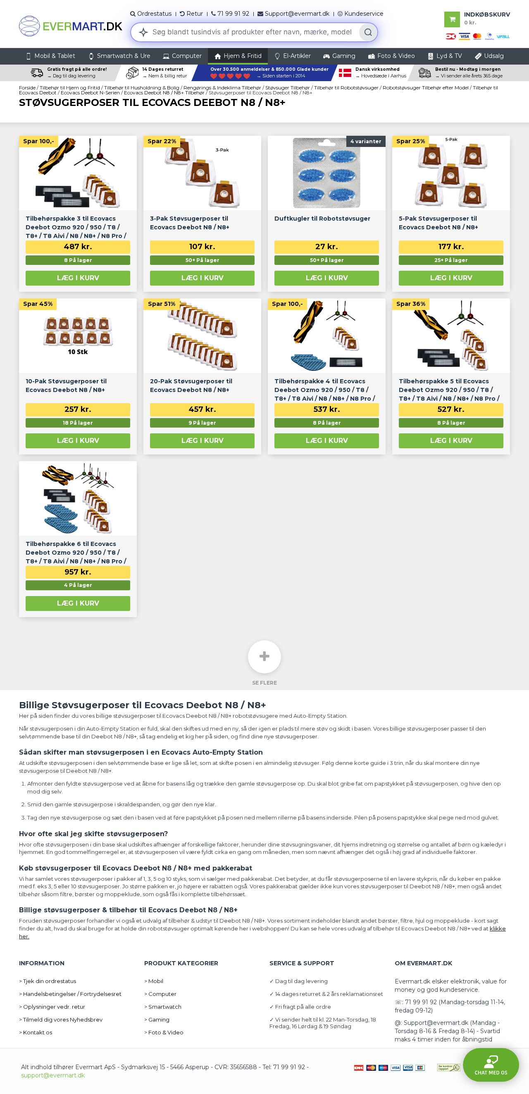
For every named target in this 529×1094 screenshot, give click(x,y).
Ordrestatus (154, 13)
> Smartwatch (162, 1006)
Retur (194, 13)
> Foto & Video (163, 1032)
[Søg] (368, 32)
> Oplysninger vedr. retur (52, 1006)
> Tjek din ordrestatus (47, 981)
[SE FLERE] (264, 656)
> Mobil (153, 981)
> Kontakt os (35, 1032)
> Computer (160, 994)
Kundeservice (364, 13)
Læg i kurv (78, 278)
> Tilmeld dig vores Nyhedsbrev (60, 1019)
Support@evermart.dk (297, 13)
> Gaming (156, 1019)
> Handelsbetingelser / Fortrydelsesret (70, 994)
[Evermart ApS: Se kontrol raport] (448, 1067)
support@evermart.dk (53, 1075)
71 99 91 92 (233, 13)
